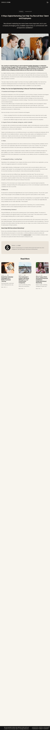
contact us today (27, 234)
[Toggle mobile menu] (48, 2)
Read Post (3, 287)
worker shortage (33, 65)
